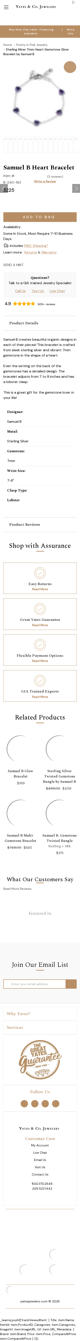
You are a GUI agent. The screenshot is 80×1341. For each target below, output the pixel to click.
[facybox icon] (40, 61)
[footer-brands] (40, 1059)
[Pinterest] (44, 264)
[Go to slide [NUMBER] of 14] (4, 188)
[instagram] (45, 1103)
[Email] (28, 264)
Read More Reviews (17, 889)
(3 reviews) (55, 176)
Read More (40, 589)
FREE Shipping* (36, 245)
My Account (40, 1145)
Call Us (20, 291)
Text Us (38, 291)
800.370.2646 (42, 1184)
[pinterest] (35, 1103)
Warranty (49, 252)
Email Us (40, 1160)
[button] (40, 323)
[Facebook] (36, 264)
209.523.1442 (42, 1189)
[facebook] (24, 1103)
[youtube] (56, 1103)
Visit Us (40, 1167)
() (72, 2)
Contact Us (40, 1175)
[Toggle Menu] (6, 7)
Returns (30, 252)
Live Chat (57, 291)
